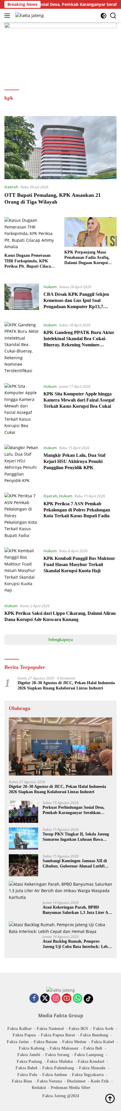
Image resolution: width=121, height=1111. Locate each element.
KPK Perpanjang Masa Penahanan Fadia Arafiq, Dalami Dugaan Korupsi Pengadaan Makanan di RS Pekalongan (88, 258)
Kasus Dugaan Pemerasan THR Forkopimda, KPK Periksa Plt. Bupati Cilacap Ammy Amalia (28, 261)
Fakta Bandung (94, 1035)
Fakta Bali (92, 1048)
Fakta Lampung (88, 1055)
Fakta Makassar (64, 1048)
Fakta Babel (26, 1068)
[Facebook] (34, 998)
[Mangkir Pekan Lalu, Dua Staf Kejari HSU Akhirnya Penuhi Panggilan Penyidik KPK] (21, 464)
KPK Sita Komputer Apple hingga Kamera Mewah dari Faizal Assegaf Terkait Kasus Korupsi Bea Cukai (79, 400)
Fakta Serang (57, 1055)
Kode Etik (100, 1081)
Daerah (11, 186)
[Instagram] (55, 998)
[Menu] (8, 16)
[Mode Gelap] (103, 16)
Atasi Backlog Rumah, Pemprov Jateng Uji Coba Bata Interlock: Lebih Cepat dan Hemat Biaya (77, 944)
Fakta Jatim (18, 1042)
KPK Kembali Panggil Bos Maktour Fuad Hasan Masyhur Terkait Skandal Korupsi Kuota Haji (79, 564)
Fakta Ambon (54, 1075)
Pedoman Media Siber (70, 1087)
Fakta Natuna (49, 1081)
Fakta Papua (24, 1035)
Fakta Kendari (91, 1061)
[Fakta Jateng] (29, 15)
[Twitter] (45, 998)
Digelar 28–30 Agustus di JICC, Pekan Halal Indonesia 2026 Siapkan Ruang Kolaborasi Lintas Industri (66, 685)
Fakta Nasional (50, 1028)
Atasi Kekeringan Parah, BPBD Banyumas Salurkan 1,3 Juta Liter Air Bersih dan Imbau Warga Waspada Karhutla (77, 910)
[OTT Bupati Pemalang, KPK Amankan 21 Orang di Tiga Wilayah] (60, 147)
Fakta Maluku (60, 1061)
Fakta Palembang (58, 1068)
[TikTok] (88, 998)
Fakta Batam (45, 1042)
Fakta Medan (74, 1042)
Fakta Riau (22, 1081)
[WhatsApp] (77, 998)
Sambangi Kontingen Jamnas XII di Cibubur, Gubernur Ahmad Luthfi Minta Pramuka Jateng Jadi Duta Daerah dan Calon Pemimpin (75, 864)
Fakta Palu (27, 1075)
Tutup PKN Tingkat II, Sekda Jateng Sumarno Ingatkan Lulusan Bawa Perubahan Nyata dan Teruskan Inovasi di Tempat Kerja (76, 837)
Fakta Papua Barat (58, 1035)
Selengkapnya (60, 639)
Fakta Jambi (28, 1055)
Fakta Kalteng (32, 1048)
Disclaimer (76, 1081)
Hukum (50, 286)
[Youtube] (66, 998)
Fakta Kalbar (19, 1028)
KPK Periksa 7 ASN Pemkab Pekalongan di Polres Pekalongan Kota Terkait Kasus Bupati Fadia (76, 509)
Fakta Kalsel (102, 1042)
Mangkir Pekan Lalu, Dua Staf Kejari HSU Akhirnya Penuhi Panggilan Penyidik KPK (74, 461)
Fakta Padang (29, 1061)
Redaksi (39, 1087)
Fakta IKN (78, 1028)
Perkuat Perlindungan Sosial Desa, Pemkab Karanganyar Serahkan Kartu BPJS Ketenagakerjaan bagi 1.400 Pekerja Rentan (74, 810)
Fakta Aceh (103, 1028)
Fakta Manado (92, 1068)
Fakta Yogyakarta (88, 1075)
